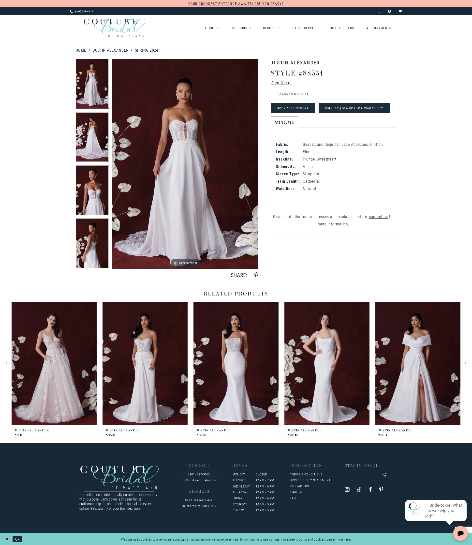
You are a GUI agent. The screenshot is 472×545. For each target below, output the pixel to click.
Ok (17, 538)
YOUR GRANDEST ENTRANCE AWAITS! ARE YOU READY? (236, 3)
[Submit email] (384, 475)
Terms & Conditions (306, 474)
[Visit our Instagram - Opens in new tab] (347, 489)
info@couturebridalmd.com (199, 480)
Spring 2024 (146, 50)
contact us (378, 216)
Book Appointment (293, 108)
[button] (389, 11)
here (347, 539)
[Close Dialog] (7, 539)
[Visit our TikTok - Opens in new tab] (359, 489)
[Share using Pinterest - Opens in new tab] (256, 275)
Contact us (299, 486)
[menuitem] (212, 28)
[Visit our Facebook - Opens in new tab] (370, 489)
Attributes (284, 122)
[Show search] (378, 11)
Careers (296, 492)
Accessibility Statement (310, 480)
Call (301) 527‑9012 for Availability (354, 108)
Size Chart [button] (281, 82)
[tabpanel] (92, 85)
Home (81, 50)
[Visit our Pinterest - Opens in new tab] (381, 489)
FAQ (293, 498)
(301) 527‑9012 (199, 474)
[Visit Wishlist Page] (400, 11)
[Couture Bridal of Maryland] (114, 28)
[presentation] (54, 363)
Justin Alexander (111, 50)
